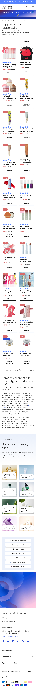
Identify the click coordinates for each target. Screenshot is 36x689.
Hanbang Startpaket (24, 527)
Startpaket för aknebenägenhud (7, 509)
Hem (3, 20)
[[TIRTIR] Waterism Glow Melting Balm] (26, 310)
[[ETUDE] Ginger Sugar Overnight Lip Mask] (9, 215)
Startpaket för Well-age (7, 527)
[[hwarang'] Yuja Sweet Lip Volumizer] (9, 342)
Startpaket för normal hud (7, 476)
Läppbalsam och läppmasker (18, 20)
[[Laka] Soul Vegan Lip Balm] (26, 279)
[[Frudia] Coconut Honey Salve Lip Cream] (26, 84)
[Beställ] (31, 618)
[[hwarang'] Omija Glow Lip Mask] (26, 342)
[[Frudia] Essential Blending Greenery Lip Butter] (26, 117)
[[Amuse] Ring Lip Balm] (9, 248)
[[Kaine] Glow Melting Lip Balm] (26, 215)
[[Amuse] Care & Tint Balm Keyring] (9, 310)
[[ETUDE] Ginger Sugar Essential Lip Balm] (26, 150)
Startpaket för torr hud (24, 476)
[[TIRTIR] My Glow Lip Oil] (26, 183)
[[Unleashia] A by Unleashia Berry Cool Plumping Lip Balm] (9, 183)
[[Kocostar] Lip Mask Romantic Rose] (26, 53)
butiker (20, 425)
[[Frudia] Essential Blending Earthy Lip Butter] (9, 150)
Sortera (26, 41)
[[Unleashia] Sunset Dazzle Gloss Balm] (9, 279)
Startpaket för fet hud (24, 493)
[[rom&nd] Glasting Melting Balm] (9, 53)
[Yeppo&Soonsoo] (18, 590)
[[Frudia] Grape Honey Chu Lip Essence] (9, 117)
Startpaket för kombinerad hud (7, 492)
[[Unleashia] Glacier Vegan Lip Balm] (26, 248)
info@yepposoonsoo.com (11, 636)
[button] (29, 7)
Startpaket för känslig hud (24, 510)
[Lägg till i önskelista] (15, 48)
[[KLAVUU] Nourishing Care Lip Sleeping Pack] (9, 84)
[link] (7, 370)
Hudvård (7, 20)
